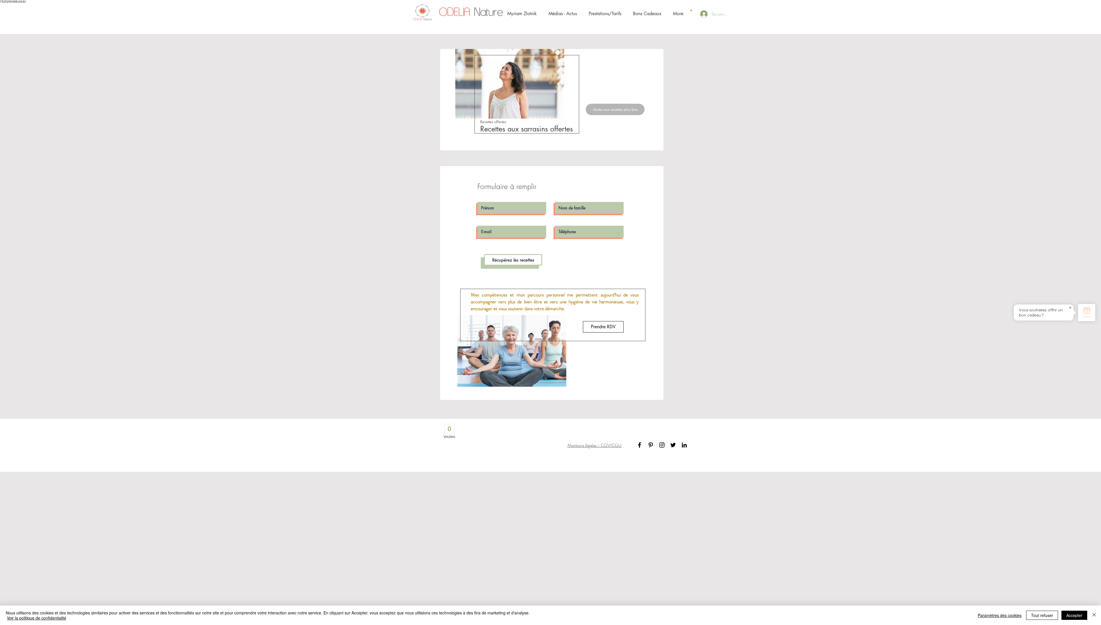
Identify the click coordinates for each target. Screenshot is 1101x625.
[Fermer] (1094, 615)
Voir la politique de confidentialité (36, 618)
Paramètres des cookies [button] (1000, 615)
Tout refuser (1042, 615)
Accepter (1074, 615)
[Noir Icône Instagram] (661, 445)
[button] (691, 10)
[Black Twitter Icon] (673, 445)
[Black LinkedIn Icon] (684, 445)
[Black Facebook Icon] (639, 445)
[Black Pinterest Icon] (650, 445)
